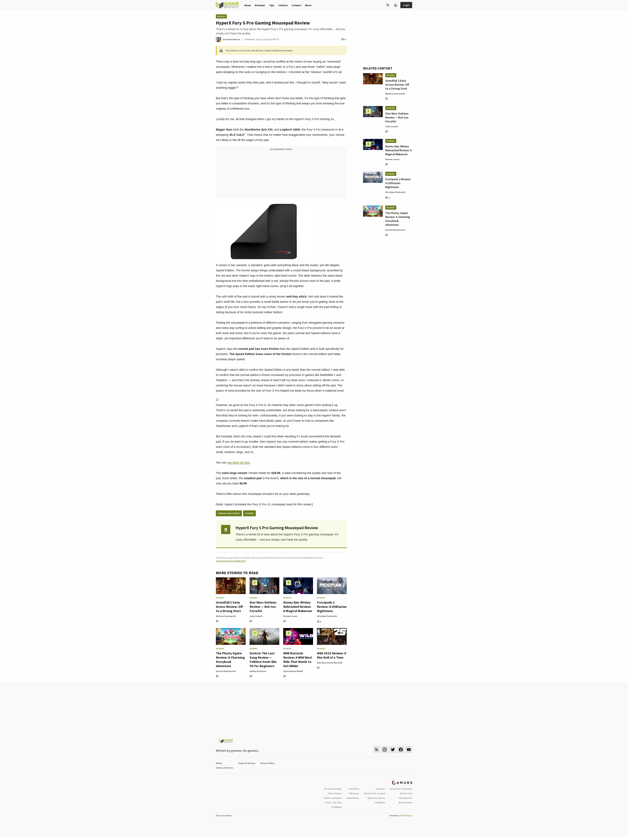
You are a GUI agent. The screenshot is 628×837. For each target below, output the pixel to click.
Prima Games (334, 793)
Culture (283, 5)
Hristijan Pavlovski (327, 616)
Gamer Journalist (332, 797)
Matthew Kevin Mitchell (329, 662)
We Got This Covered (374, 793)
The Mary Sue (405, 797)
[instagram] (384, 749)
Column (296, 5)
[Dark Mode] (395, 5)
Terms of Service (246, 763)
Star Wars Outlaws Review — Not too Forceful (263, 606)
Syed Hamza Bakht (293, 671)
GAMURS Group (406, 815)
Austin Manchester (226, 671)
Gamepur (380, 788)
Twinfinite (353, 788)
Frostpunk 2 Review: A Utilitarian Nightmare (332, 606)
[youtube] (408, 749)
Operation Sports (376, 797)
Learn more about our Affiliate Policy (231, 560)
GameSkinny (352, 797)
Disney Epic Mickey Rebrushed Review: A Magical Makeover (297, 606)
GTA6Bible (336, 807)
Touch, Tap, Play (332, 802)
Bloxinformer (405, 802)
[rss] (376, 749)
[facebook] (400, 749)
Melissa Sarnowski (226, 616)
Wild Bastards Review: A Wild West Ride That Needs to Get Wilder (297, 659)
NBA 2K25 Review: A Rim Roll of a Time (331, 655)
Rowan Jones (290, 616)
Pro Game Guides (332, 788)
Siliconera (354, 793)
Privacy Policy (267, 763)
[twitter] (392, 749)
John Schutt (256, 616)
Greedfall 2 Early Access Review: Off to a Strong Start (229, 606)
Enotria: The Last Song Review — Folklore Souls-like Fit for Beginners (263, 659)
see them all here (238, 462)
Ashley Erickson (258, 671)
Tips (271, 5)
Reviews (260, 5)
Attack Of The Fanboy (401, 788)
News (247, 5)
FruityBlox (380, 802)
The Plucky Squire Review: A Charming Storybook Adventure (230, 659)
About (219, 763)
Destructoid (406, 793)
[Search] (388, 5)
